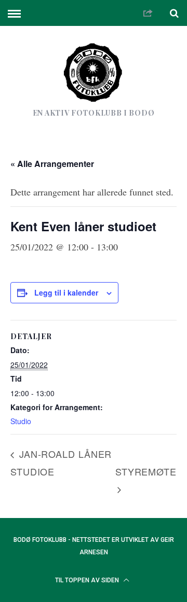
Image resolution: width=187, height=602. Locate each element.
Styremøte (146, 471)
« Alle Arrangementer (52, 164)
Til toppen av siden (88, 580)
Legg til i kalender (66, 292)
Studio (20, 421)
